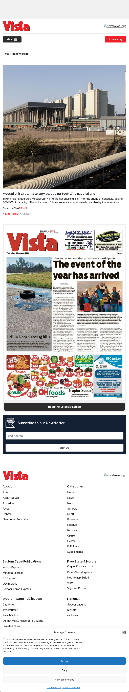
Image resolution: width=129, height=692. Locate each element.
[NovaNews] (20, 208)
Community (115, 39)
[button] (124, 632)
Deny (65, 670)
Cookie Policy (54, 687)
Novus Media (10, 213)
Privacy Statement (71, 687)
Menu (8, 39)
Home (6, 53)
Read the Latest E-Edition (64, 406)
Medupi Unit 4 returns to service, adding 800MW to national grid (49, 193)
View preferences (64, 679)
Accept (64, 661)
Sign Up (64, 447)
